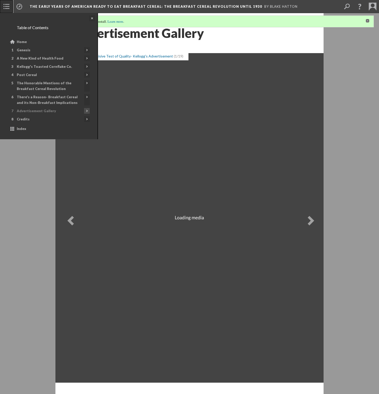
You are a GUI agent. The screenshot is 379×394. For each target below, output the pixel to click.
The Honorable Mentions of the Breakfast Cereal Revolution (44, 86)
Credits (23, 119)
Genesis (23, 50)
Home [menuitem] (22, 42)
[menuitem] (6, 6)
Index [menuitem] (21, 129)
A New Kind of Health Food (40, 58)
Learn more (115, 21)
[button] (359, 6)
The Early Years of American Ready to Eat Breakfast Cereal (146, 6)
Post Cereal (27, 75)
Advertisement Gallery (36, 111)
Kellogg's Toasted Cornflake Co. (44, 66)
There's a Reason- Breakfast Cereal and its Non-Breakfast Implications (47, 100)
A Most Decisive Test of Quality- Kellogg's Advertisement (126, 56)
